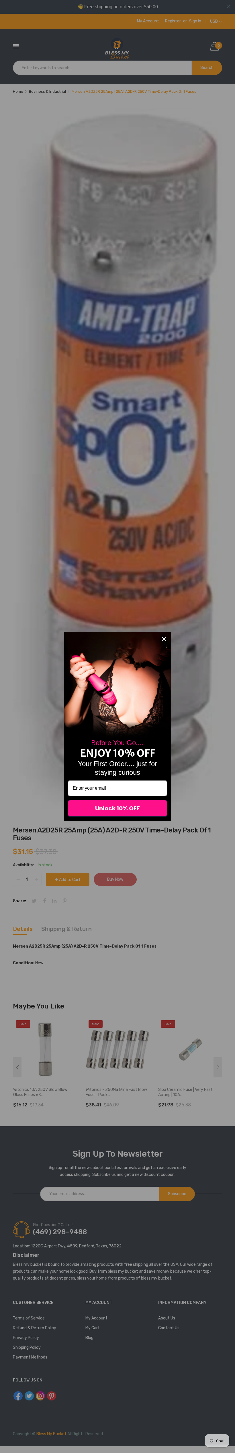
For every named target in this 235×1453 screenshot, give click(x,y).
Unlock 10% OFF (117, 808)
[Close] (164, 639)
